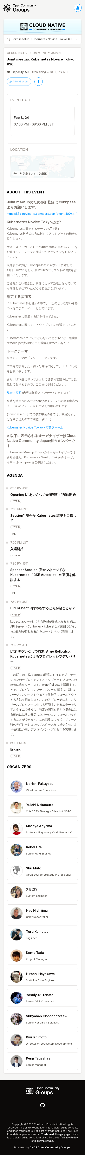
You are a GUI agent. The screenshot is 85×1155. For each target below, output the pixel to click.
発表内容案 (14, 392)
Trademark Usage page (55, 1134)
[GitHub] (42, 1105)
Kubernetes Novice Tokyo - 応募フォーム (35, 427)
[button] (42, 786)
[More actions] (38, 81)
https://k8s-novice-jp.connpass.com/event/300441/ (42, 213)
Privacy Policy (69, 1137)
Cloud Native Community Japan (34, 53)
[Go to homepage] (21, 8)
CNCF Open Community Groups (50, 1147)
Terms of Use (45, 1140)
